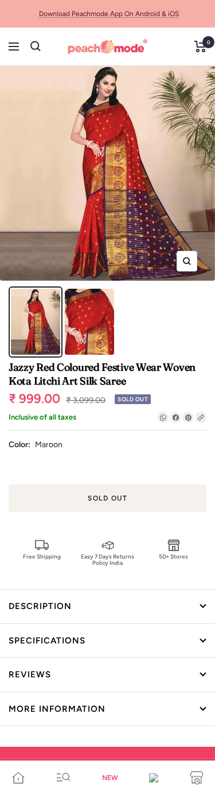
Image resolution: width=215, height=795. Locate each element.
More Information (57, 709)
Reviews (30, 674)
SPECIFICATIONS (47, 640)
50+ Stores (173, 556)
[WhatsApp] (163, 417)
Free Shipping (42, 556)
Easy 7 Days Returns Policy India (107, 559)
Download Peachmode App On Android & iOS (109, 14)
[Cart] (200, 46)
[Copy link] (200, 417)
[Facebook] (175, 417)
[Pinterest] (188, 417)
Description (40, 606)
